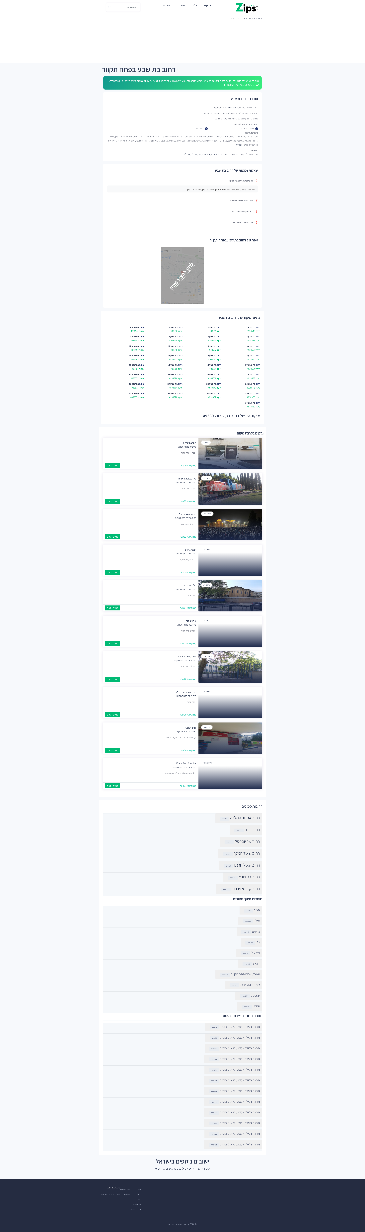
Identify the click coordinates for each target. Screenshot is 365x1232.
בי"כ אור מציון (189, 585)
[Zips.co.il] (247, 7)
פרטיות (127, 1194)
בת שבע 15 (173, 355)
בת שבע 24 (134, 374)
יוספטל (251, 995)
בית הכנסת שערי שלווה (185, 692)
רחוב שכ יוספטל (247, 841)
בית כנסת (206, 478)
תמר (253, 910)
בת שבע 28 (134, 383)
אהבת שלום (190, 549)
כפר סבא (215, 154)
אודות (182, 5)
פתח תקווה (247, 18)
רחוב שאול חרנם (247, 865)
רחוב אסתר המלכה (245, 818)
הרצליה (187, 154)
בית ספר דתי (207, 656)
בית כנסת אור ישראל (186, 478)
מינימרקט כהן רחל (187, 514)
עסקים (207, 5)
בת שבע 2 (212, 327)
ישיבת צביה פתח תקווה (241, 974)
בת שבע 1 (251, 327)
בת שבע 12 (134, 346)
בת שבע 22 (211, 374)
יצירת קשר (167, 5)
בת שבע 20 (134, 364)
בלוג (195, 5)
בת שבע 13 (250, 355)
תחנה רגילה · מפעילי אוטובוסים (236, 1026)
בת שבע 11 (173, 346)
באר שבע (206, 154)
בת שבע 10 (211, 346)
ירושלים (194, 154)
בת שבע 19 (173, 364)
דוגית (252, 963)
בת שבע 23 (173, 374)
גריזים (252, 931)
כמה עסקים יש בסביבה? (245, 211)
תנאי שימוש (125, 1189)
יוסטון (252, 1006)
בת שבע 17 (250, 364)
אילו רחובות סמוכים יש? (245, 222)
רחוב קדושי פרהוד (245, 888)
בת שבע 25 (250, 383)
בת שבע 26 (211, 383)
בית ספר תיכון (207, 763)
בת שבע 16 (134, 355)
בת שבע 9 (250, 346)
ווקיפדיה (239, 144)
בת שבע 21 (250, 374)
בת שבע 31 (212, 393)
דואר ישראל (190, 727)
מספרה (205, 442)
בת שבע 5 (251, 336)
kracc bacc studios (186, 763)
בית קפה (206, 620)
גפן (254, 942)
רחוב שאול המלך (247, 853)
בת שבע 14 (211, 355)
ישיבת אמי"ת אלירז (187, 656)
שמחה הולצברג (246, 984)
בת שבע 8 (134, 336)
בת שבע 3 (173, 327)
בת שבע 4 (134, 327)
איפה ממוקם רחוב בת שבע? (243, 200)
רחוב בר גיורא (249, 877)
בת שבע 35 (134, 393)
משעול (251, 952)
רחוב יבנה (252, 829)
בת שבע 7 (173, 336)
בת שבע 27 (172, 383)
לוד (199, 154)
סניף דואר (206, 727)
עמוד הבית (258, 18)
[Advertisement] (182, 42)
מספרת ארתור (189, 443)
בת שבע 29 (250, 393)
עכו (221, 154)
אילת (252, 920)
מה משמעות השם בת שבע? (243, 180)
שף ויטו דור (191, 621)
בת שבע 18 (211, 364)
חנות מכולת (207, 514)
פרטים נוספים (112, 465)
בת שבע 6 (212, 336)
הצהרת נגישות (135, 1209)
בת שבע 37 (250, 402)
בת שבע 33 (173, 393)
